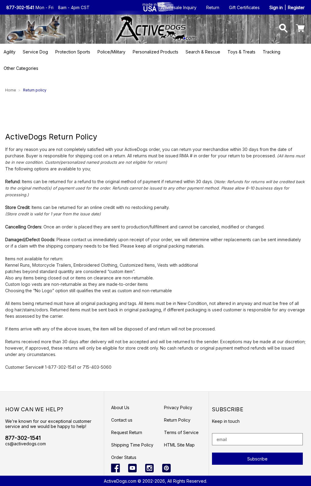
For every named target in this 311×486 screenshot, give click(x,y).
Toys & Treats (241, 51)
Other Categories (21, 68)
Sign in (276, 7)
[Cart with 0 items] (300, 29)
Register (296, 7)
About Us (120, 407)
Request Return (126, 432)
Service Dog (35, 51)
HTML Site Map (179, 444)
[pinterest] (166, 468)
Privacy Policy (178, 407)
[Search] (283, 29)
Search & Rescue (203, 51)
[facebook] (115, 468)
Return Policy (177, 420)
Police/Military (111, 51)
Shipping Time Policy (132, 444)
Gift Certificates (244, 7)
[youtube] (132, 468)
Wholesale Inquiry (179, 7)
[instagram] (149, 468)
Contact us (121, 420)
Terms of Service (181, 432)
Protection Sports (72, 51)
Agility (9, 51)
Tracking (271, 51)
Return (212, 7)
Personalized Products (155, 51)
